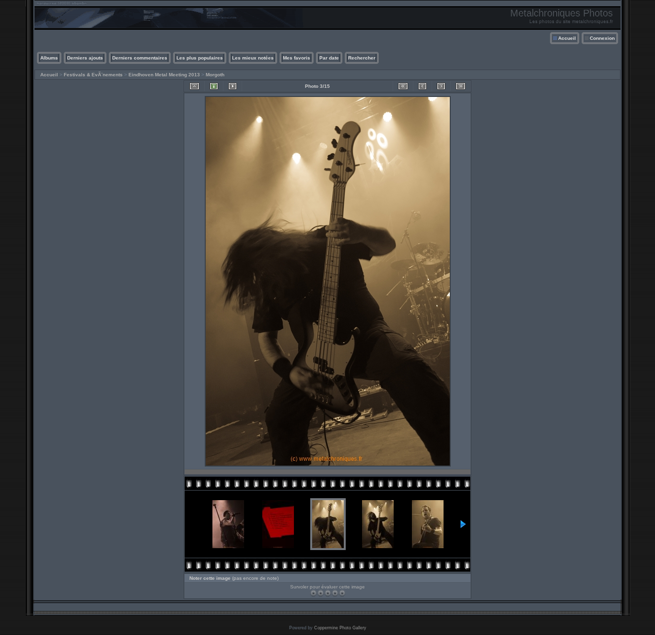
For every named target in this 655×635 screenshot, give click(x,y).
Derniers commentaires (139, 57)
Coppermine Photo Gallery (340, 627)
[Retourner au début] (403, 86)
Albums (49, 57)
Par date (329, 57)
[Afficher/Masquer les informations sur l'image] (214, 86)
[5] (342, 593)
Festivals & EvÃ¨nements (93, 74)
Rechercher (361, 57)
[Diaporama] (232, 86)
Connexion (602, 38)
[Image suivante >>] (441, 86)
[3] (327, 593)
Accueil (567, 38)
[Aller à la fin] (460, 86)
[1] (313, 593)
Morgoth (215, 74)
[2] (320, 593)
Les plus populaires (199, 57)
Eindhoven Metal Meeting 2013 (164, 74)
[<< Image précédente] (422, 86)
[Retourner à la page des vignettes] (194, 86)
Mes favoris (296, 57)
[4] (335, 593)
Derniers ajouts (85, 57)
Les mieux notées (253, 57)
